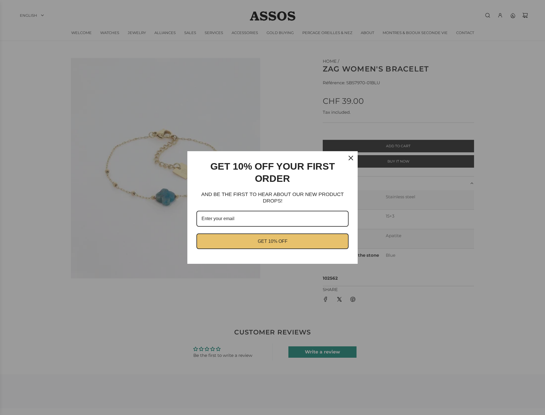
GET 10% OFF (273, 241)
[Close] (351, 158)
